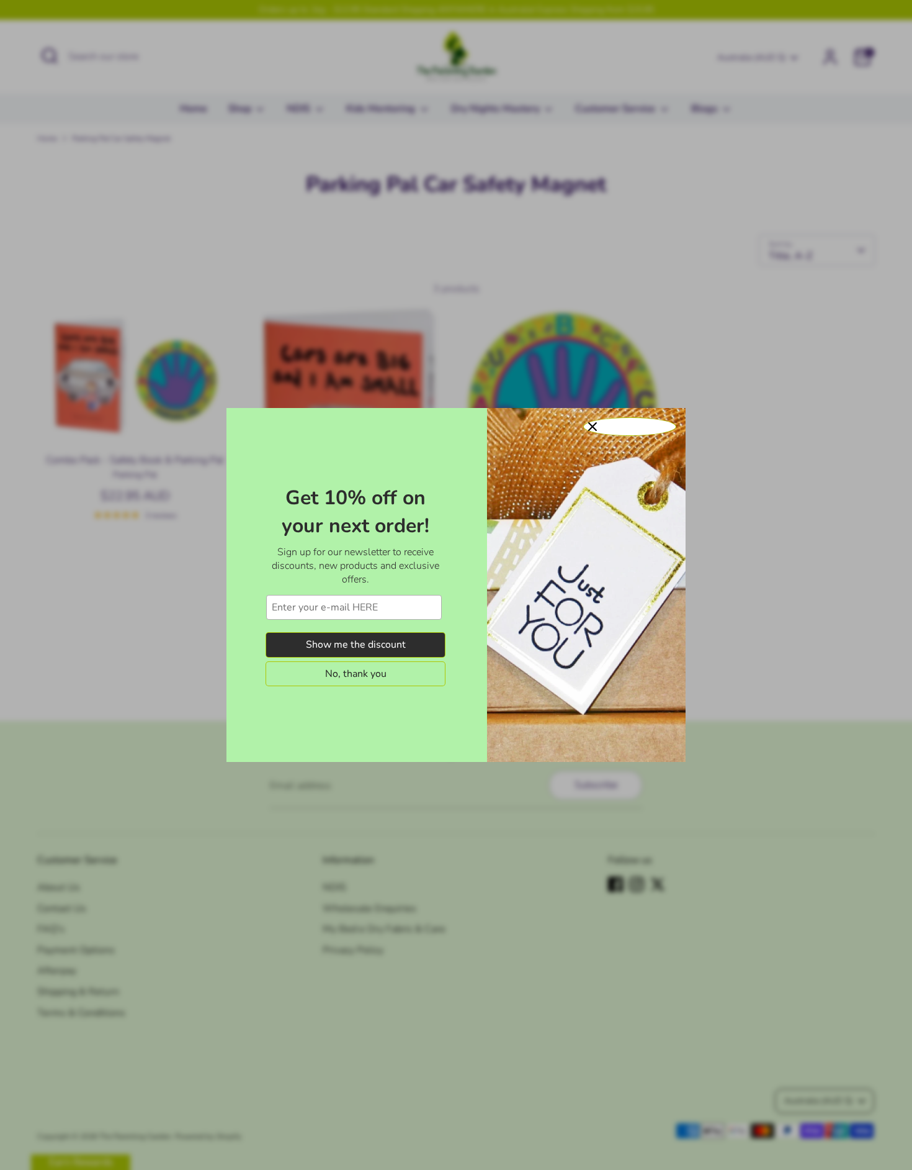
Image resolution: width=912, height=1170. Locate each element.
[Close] (630, 426)
